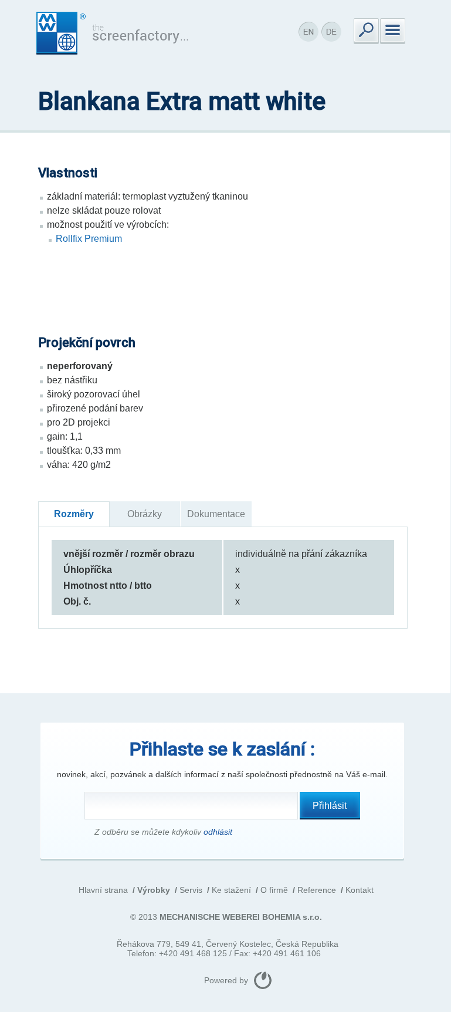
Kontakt (359, 890)
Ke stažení (231, 890)
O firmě (274, 890)
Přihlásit (330, 806)
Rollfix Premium (89, 239)
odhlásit (218, 831)
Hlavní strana (103, 890)
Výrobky (153, 890)
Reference (316, 890)
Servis (190, 890)
